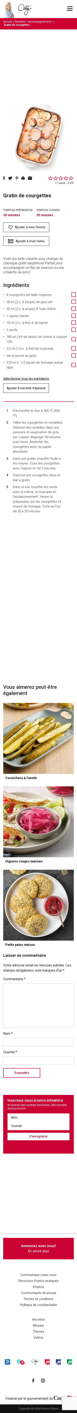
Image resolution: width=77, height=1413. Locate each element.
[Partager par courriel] (30, 178)
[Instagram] (43, 1380)
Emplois (38, 1287)
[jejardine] (69, 1362)
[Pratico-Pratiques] (7, 1362)
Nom (8, 1034)
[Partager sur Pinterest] (17, 178)
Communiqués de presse (38, 1293)
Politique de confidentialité (38, 1305)
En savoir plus (38, 1248)
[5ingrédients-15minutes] (20, 1362)
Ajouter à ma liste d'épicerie (26, 388)
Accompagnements (40, 21)
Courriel (10, 1052)
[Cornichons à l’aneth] (38, 738)
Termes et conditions (38, 1299)
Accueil (7, 21)
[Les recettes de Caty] (10, 9)
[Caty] (35, 1362)
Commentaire (14, 979)
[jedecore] (58, 1362)
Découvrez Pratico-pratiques (38, 1281)
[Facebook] (33, 1380)
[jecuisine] (47, 1362)
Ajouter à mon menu (30, 241)
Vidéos (38, 1338)
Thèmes (38, 1331)
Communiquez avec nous (38, 1275)
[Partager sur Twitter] (10, 178)
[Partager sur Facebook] (4, 178)
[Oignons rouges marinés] (38, 821)
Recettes (20, 21)
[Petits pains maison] (38, 905)
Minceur (38, 1325)
